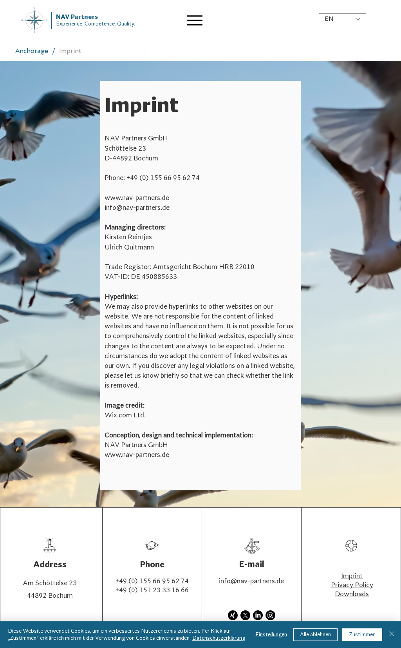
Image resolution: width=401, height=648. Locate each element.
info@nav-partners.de (137, 207)
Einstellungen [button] (271, 634)
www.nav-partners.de (137, 198)
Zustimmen (362, 634)
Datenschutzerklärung (218, 638)
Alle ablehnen (315, 634)
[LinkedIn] (258, 615)
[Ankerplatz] (196, 20)
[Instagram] (270, 615)
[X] (245, 615)
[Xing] (233, 615)
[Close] (391, 635)
